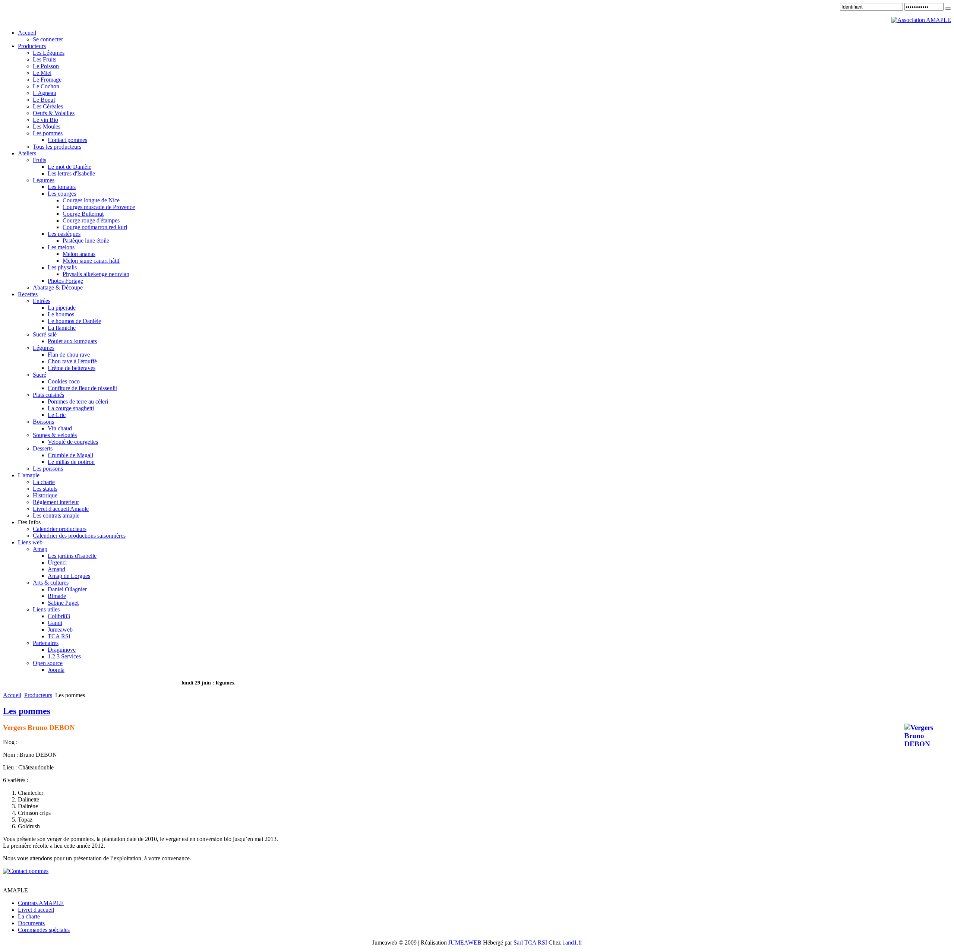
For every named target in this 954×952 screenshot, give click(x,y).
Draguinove (62, 649)
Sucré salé (45, 334)
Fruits (39, 160)
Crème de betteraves (71, 368)
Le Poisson (46, 66)
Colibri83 (59, 616)
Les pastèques (64, 234)
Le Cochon (46, 86)
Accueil (12, 695)
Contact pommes (67, 140)
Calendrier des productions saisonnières (79, 535)
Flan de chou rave (69, 354)
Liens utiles (46, 609)
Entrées (41, 301)
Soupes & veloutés (55, 435)
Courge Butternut (83, 214)
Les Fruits (44, 59)
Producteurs (38, 695)
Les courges (62, 193)
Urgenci (57, 562)
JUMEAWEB (464, 942)
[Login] (948, 8)
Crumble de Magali (70, 455)
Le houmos (61, 314)
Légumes (43, 180)
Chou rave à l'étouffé (72, 361)
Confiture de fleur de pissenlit (82, 388)
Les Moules (46, 126)
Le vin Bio (45, 120)
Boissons (43, 421)
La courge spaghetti (71, 408)
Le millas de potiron (71, 462)
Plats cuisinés (48, 395)
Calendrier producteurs (59, 529)
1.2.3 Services (64, 656)
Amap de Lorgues (69, 576)
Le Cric (57, 415)
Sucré (39, 374)
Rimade (57, 596)
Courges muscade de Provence (99, 207)
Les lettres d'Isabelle (71, 173)
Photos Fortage (65, 281)
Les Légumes (48, 53)
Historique (45, 495)
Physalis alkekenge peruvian (96, 274)
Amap (40, 549)
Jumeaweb (60, 629)
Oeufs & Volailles (54, 113)
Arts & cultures (51, 582)
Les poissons (48, 468)
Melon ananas (79, 254)
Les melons (61, 247)
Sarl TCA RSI (530, 942)
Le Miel (42, 73)
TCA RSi (59, 636)
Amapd (56, 569)
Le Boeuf (44, 100)
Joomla (56, 670)
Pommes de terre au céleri (78, 401)
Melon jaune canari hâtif (91, 260)
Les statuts (45, 489)
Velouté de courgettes (73, 442)
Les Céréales (48, 106)
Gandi (55, 623)
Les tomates (62, 187)
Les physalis (62, 267)
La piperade (62, 307)
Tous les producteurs (57, 146)
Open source (48, 663)
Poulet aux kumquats (72, 341)
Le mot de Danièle (69, 167)
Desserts (43, 448)
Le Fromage (47, 79)
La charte (44, 482)
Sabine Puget (63, 603)
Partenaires (46, 643)
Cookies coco (64, 381)
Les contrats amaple (56, 515)
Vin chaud (60, 428)
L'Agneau (44, 93)
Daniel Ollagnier (67, 589)
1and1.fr (572, 942)
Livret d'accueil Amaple (61, 509)
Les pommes (48, 133)
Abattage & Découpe (58, 287)
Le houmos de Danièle (74, 321)
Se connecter (48, 39)
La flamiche (62, 328)
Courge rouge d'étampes (91, 220)
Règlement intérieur (56, 502)
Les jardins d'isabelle (72, 556)
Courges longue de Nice (91, 200)
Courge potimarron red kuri (95, 227)
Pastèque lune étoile (86, 240)
